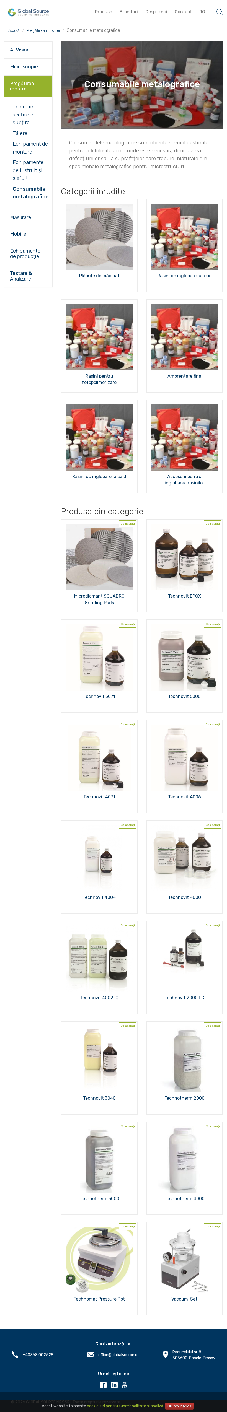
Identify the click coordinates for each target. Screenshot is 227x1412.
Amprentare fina (184, 376)
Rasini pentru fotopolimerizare (99, 379)
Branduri (129, 11)
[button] (28, 50)
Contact (183, 11)
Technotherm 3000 (99, 1198)
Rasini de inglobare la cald (99, 476)
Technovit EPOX (184, 596)
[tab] (28, 49)
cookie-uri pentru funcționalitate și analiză (125, 1406)
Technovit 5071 (99, 696)
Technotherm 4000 (184, 1198)
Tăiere (20, 133)
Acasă (14, 30)
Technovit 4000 (184, 897)
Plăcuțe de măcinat (99, 275)
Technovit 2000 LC (184, 997)
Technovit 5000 (184, 696)
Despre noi (156, 11)
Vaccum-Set (184, 1299)
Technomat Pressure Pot (99, 1299)
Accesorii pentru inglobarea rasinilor (184, 480)
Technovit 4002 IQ (99, 997)
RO (202, 11)
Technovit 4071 (99, 797)
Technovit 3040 (99, 1098)
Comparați (128, 523)
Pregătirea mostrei (43, 30)
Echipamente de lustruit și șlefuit (28, 170)
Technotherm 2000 (184, 1098)
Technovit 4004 (99, 897)
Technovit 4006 (184, 797)
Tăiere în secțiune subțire (23, 114)
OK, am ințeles (179, 1406)
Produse (103, 11)
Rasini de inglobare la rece (184, 275)
